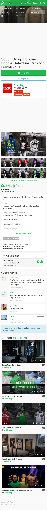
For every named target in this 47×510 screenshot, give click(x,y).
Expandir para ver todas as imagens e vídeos (23, 180)
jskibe (12, 293)
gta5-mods (14, 277)
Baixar (25, 73)
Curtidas (21, 186)
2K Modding (19, 84)
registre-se (34, 328)
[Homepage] (15, 87)
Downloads (9, 186)
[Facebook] (18, 87)
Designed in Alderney (8, 502)
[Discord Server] (26, 87)
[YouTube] (20, 87)
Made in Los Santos (8, 504)
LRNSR (12, 316)
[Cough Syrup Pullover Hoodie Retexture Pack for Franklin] (23, 144)
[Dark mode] (40, 3)
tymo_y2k (13, 306)
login (26, 328)
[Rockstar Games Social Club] (23, 87)
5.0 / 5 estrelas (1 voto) (7, 191)
